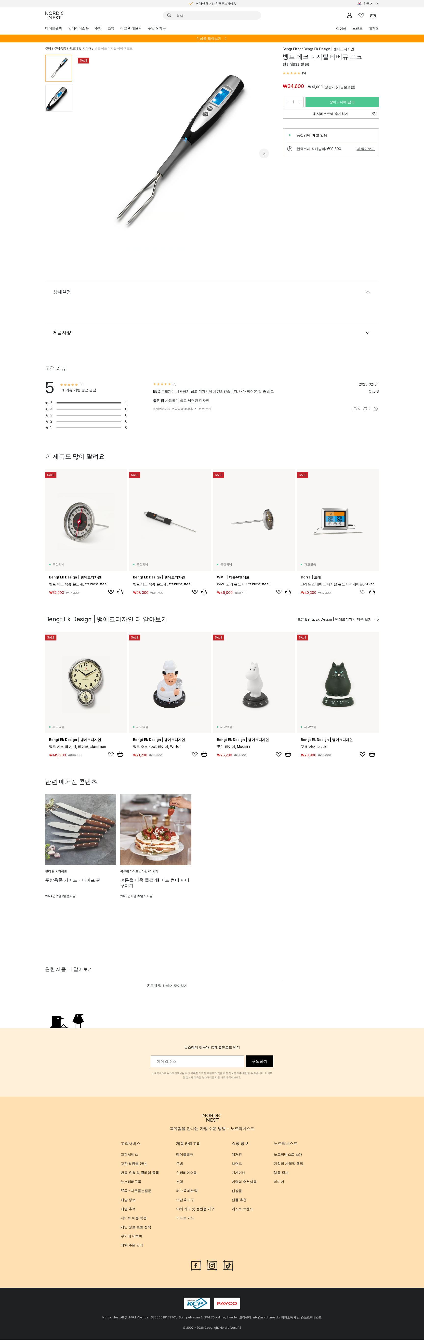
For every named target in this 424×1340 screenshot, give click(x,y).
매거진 (374, 28)
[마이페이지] (349, 15)
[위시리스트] (361, 15)
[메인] (54, 15)
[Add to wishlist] (111, 592)
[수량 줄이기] (286, 102)
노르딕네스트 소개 (288, 1154)
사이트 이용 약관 (134, 1218)
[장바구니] (373, 15)
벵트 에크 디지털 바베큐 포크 (113, 48)
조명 (110, 28)
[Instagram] (212, 1265)
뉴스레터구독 (131, 1182)
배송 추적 (128, 1209)
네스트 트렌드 (242, 1209)
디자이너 (238, 1173)
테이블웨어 (53, 28)
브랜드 (357, 28)
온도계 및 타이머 (80, 48)
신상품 (341, 28)
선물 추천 (239, 1200)
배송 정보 (128, 1200)
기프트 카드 (185, 1218)
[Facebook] (196, 1265)
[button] (294, 73)
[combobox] (368, 3)
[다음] (264, 153)
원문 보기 (205, 409)
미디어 (279, 1182)
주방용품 (60, 48)
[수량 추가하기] (300, 102)
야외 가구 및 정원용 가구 (195, 1209)
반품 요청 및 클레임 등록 (140, 1173)
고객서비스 (129, 1154)
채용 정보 (281, 1173)
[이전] (89, 153)
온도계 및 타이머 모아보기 (167, 985)
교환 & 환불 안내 (133, 1164)
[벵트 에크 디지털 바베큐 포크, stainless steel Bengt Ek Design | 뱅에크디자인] (176, 153)
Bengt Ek (290, 49)
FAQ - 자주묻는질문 (136, 1191)
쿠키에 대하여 (131, 1236)
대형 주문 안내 (132, 1245)
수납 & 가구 (157, 28)
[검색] (169, 15)
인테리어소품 (78, 28)
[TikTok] (228, 1265)
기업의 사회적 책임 (288, 1164)
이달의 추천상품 (244, 1182)
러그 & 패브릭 (131, 28)
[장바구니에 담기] (120, 592)
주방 (98, 28)
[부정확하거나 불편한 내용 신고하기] (375, 409)
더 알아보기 (366, 149)
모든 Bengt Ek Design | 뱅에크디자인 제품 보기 (334, 619)
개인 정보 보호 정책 (136, 1227)
